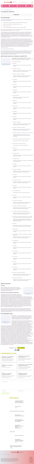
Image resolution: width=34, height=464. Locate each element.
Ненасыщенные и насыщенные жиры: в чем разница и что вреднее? (19, 440)
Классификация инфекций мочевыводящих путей (22, 374)
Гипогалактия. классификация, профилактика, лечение (7, 374)
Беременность (21, 5)
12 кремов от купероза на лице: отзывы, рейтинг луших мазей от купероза (19, 401)
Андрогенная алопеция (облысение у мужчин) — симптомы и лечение (16, 446)
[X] (18, 350)
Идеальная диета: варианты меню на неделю (19, 415)
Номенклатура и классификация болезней (7, 366)
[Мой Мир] (17, 350)
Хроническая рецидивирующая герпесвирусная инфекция (6, 64)
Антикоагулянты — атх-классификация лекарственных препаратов (6, 322)
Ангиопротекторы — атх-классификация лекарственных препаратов (25, 365)
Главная (2, 454)
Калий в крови (12, 431)
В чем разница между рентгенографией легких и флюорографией (19, 420)
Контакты (8, 454)
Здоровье (5, 5)
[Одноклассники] (16, 350)
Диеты (28, 5)
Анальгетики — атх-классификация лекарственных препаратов (8, 357)
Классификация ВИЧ (4, 19)
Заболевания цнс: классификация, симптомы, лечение (24, 357)
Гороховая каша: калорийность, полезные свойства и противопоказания (19, 426)
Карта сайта (5, 454)
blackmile (7, 2)
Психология (13, 5)
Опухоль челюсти (18, 406)
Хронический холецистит (19, 435)
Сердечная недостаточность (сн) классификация (28, 293)
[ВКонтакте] (15, 350)
